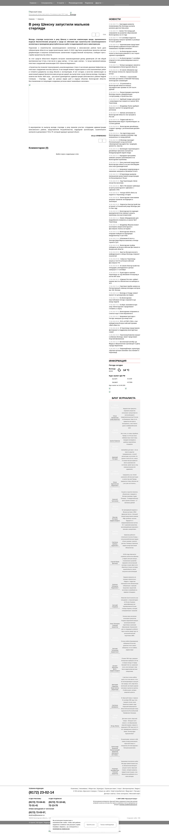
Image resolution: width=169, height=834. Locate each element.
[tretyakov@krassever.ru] (114, 504)
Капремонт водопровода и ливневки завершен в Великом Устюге (124, 170)
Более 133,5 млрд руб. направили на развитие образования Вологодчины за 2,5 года (123, 33)
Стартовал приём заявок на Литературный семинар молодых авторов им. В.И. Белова (124, 288)
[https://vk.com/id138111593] (114, 422)
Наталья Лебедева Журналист (114, 586)
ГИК (139, 818)
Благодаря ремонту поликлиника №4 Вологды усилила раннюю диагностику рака (122, 26)
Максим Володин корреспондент (115, 518)
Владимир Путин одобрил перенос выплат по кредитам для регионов (124, 108)
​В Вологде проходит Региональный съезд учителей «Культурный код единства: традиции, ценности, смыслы (123, 143)
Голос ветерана (122, 794)
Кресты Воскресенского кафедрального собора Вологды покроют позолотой (124, 254)
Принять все (91, 825)
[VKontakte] (67, 156)
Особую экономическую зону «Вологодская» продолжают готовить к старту (123, 307)
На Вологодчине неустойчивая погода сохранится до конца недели (122, 300)
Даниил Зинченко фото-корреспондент (115, 668)
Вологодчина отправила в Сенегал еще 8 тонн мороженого (124, 312)
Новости (41, 19)
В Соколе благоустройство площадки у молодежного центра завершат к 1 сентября (124, 268)
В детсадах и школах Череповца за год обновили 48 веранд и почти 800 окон (124, 274)
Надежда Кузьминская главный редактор (115, 771)
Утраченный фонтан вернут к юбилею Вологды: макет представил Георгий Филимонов (124, 337)
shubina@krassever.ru (36, 815)
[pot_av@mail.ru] (114, 630)
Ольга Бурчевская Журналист (115, 483)
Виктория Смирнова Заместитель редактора (115, 687)
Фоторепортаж (128, 788)
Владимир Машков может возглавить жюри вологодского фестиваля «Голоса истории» (124, 227)
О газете (32, 822)
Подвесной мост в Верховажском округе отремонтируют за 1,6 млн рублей (124, 121)
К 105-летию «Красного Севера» (85, 791)
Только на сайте (104, 791)
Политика (74, 788)
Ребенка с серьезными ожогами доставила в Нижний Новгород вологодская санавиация (124, 79)
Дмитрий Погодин (115, 458)
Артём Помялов (115, 441)
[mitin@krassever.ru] (114, 729)
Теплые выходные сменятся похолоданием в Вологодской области (124, 66)
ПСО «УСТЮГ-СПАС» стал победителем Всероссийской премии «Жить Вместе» (123, 323)
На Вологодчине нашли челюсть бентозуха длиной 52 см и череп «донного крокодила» (124, 53)
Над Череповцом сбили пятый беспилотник (123, 182)
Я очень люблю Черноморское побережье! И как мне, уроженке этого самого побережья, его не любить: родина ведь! (129, 646)
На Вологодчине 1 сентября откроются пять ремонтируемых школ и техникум (124, 60)
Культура (100, 788)
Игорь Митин (115, 726)
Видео (137, 788)
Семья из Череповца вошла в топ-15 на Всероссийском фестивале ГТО (122, 261)
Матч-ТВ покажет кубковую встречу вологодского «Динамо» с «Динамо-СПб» (124, 188)
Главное (32, 19)
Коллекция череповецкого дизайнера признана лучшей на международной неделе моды (124, 151)
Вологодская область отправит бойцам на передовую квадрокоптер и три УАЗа (122, 233)
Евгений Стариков (115, 606)
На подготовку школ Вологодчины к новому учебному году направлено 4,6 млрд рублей (123, 135)
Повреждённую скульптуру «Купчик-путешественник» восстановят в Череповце (124, 350)
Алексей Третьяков (115, 500)
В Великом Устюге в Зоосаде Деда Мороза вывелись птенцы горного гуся (123, 240)
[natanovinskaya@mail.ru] (113, 591)
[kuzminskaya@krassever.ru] (113, 777)
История (39, 822)
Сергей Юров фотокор (115, 562)
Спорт (119, 788)
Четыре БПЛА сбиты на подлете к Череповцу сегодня (123, 194)
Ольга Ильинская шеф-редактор (115, 417)
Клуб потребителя (117, 791)
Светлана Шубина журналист (114, 543)
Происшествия (110, 788)
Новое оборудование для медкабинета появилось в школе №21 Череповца (123, 220)
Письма (137, 791)
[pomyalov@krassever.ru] (114, 444)
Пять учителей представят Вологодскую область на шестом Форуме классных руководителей (124, 164)
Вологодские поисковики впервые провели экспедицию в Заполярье (124, 199)
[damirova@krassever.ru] (114, 710)
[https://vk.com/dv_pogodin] (114, 462)
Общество (92, 788)
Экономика (83, 788)
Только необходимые (107, 825)
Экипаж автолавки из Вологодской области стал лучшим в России (122, 115)
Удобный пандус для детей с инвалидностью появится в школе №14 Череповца (124, 101)
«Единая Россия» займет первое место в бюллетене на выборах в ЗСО (124, 281)
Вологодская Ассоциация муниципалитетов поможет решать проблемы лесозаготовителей (123, 213)
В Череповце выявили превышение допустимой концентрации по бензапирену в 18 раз (124, 176)
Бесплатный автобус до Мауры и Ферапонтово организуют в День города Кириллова (124, 344)
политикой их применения (61, 829)
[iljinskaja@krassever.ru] (112, 422)
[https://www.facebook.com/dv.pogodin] (116, 462)
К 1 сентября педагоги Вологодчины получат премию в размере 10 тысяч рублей (124, 40)
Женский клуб (134, 794)
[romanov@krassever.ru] (114, 523)
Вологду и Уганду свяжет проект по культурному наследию (123, 294)
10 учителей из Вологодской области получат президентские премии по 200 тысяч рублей (122, 86)
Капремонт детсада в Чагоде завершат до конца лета (122, 317)
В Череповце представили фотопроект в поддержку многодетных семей (124, 330)
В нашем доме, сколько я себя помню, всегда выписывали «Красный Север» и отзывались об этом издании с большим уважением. (129, 744)
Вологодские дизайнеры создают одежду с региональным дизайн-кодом (124, 128)
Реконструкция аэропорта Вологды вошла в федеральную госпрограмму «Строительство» (124, 94)
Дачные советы (109, 794)
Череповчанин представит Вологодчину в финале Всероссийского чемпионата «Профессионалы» (124, 46)
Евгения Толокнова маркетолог (115, 650)
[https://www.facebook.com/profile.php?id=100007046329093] (116, 422)
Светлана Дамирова (115, 706)
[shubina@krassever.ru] (114, 548)
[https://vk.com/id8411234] (115, 591)
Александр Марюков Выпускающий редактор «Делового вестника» (115, 751)
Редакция (47, 822)
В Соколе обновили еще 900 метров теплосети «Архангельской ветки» (123, 72)
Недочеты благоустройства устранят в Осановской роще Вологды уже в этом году (124, 206)
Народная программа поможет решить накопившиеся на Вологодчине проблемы (122, 157)
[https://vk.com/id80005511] (115, 777)
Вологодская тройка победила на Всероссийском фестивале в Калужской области (124, 247)
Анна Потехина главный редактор (115, 625)
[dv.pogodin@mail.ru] (112, 462)
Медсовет (129, 791)
